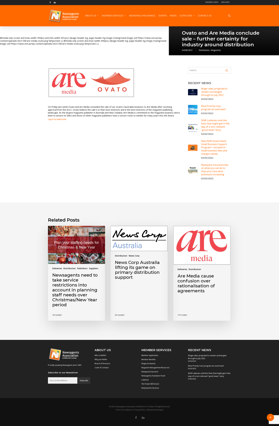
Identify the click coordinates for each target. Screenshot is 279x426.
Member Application (149, 355)
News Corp (134, 255)
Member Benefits (148, 359)
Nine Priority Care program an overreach (206, 365)
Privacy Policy (139, 410)
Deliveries (57, 268)
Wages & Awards (148, 363)
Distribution (204, 50)
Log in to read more (57, 119)
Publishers (82, 268)
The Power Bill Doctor (150, 384)
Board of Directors (102, 363)
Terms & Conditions (124, 410)
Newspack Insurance (149, 371)
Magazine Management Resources (155, 367)
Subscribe (84, 380)
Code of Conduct (102, 367)
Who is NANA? (100, 355)
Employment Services (150, 388)
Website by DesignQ (155, 410)
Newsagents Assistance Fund (153, 375)
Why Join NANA (101, 359)
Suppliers (93, 268)
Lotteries (145, 380)
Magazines (216, 50)
